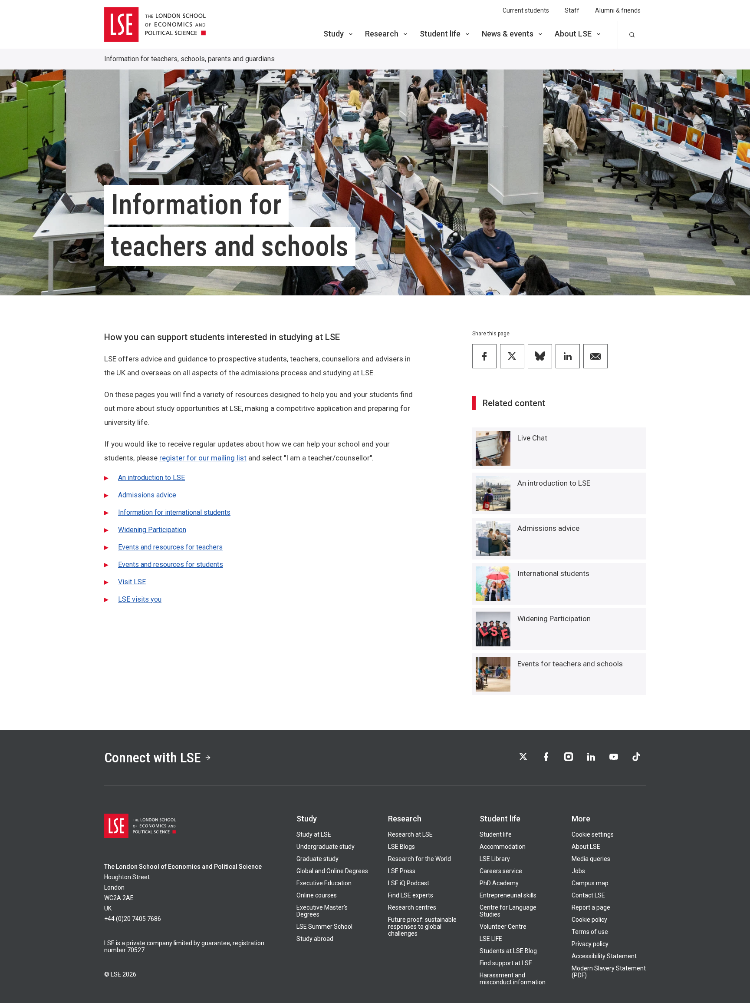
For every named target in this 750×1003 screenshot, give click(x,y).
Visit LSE (132, 582)
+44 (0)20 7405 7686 (132, 918)
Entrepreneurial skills (508, 895)
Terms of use (590, 931)
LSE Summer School (324, 926)
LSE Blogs (401, 846)
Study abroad (314, 938)
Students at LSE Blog (508, 950)
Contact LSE (588, 895)
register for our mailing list (203, 458)
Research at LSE (410, 834)
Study (333, 33)
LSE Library (495, 858)
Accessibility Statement (604, 956)
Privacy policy (590, 943)
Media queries (591, 858)
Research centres (412, 907)
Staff (572, 10)
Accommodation (503, 846)
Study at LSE (313, 834)
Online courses (316, 895)
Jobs (578, 870)
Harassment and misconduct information (513, 979)
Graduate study (317, 858)
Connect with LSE (152, 757)
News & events (507, 33)
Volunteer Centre (503, 926)
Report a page (591, 907)
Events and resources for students (170, 564)
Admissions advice (147, 495)
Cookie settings (593, 834)
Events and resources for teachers (170, 547)
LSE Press (401, 870)
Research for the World (419, 858)
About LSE (573, 33)
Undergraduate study (325, 846)
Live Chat (532, 438)
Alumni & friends (618, 10)
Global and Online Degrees (332, 870)
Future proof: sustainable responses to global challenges (422, 926)
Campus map (590, 883)
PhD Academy (499, 883)
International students (553, 573)
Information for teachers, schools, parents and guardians (189, 59)
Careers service (501, 870)
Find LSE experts (410, 895)
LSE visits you (139, 599)
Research (381, 33)
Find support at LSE (506, 963)
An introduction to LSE (151, 477)
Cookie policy (589, 919)
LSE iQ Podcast (408, 883)
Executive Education (324, 883)
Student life (440, 33)
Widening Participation (152, 530)
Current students (526, 10)
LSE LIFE (491, 938)
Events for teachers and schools (570, 663)
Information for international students (174, 512)
